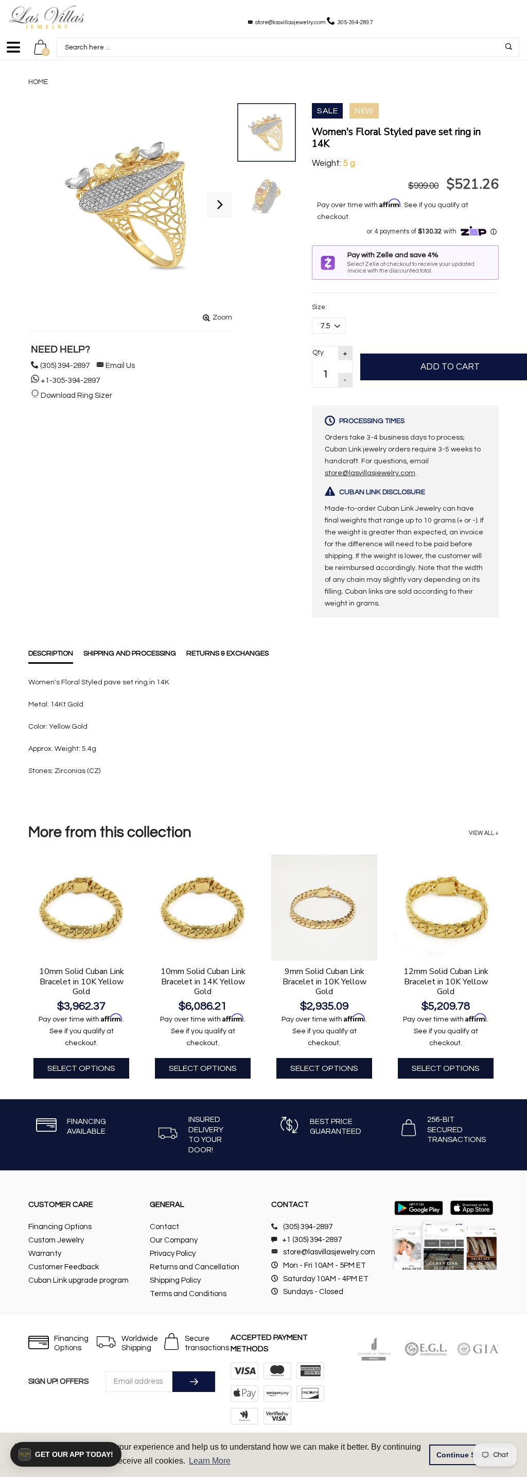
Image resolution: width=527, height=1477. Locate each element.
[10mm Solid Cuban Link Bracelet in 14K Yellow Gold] (203, 907)
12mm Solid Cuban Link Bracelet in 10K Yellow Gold (445, 981)
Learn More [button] (210, 1460)
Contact (164, 1227)
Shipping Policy (175, 1280)
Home (38, 82)
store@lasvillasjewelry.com (290, 22)
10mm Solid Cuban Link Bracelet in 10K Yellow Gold (81, 981)
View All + (484, 833)
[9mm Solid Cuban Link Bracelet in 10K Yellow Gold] (324, 907)
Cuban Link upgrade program (78, 1280)
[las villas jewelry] (46, 17)
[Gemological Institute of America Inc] (478, 1349)
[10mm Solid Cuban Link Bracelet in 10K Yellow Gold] (81, 907)
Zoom (222, 317)
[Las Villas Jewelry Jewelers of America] (374, 1349)
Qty (318, 352)
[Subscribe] (193, 1381)
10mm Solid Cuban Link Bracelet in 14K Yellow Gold (203, 981)
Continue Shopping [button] (470, 1455)
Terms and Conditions (188, 1294)
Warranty (44, 1253)
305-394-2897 (355, 22)
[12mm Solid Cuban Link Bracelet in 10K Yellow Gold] (446, 907)
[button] (65, 1454)
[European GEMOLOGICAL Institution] (426, 1349)
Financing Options (60, 1227)
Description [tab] (50, 653)
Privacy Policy (173, 1253)
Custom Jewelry (56, 1240)
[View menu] (13, 52)
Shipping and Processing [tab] (129, 653)
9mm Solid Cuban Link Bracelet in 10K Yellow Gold (324, 981)
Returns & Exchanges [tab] (227, 653)
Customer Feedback (63, 1267)
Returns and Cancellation (194, 1267)
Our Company (174, 1240)
